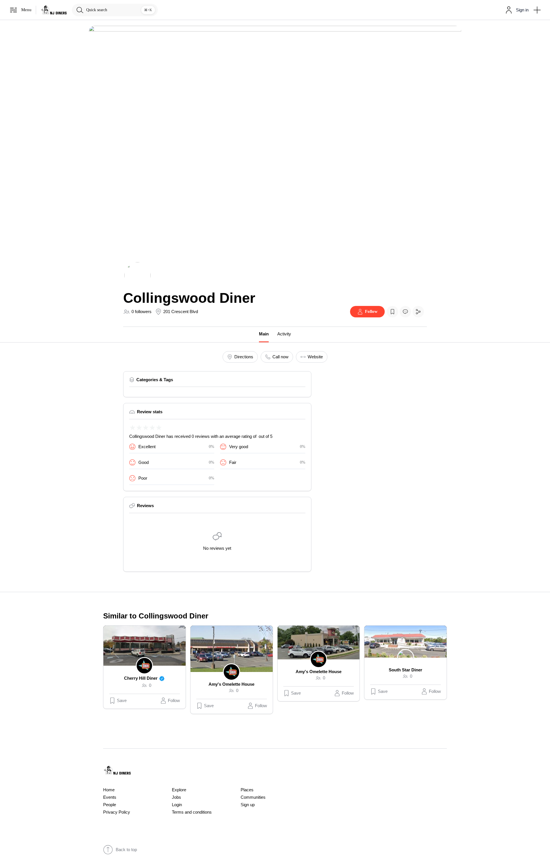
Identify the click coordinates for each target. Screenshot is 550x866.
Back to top (126, 849)
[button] (516, 10)
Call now (280, 357)
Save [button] (122, 700)
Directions (243, 357)
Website (315, 357)
